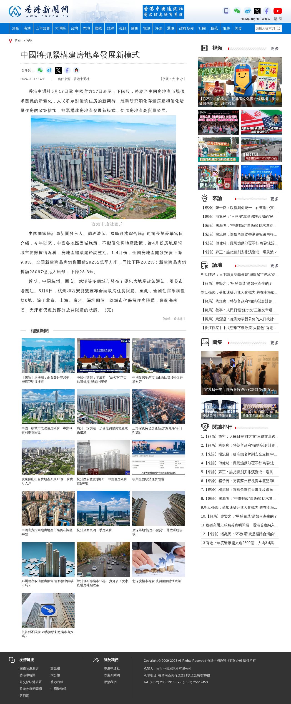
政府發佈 (186, 28)
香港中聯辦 (27, 675)
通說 (170, 28)
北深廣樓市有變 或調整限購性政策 (156, 581)
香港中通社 (112, 668)
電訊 (146, 28)
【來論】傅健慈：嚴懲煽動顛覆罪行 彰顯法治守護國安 (245, 243)
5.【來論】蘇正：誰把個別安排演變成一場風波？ (240, 472)
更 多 (275, 48)
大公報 (55, 675)
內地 (86, 28)
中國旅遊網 (58, 689)
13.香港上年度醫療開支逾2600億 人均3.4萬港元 (241, 543)
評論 (158, 28)
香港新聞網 (112, 675)
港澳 (27, 28)
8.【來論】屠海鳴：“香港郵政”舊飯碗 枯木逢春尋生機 (244, 498)
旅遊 (226, 28)
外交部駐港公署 (31, 682)
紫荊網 (24, 695)
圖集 (134, 28)
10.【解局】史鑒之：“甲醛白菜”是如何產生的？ (239, 516)
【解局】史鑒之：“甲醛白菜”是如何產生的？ (236, 283)
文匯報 (55, 668)
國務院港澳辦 (29, 668)
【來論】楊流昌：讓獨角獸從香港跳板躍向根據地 (241, 234)
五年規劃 (43, 28)
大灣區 (60, 28)
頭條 (15, 28)
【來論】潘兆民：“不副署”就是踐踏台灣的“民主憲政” (243, 217)
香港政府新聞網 (31, 689)
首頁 (18, 40)
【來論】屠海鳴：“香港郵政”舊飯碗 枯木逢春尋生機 (242, 225)
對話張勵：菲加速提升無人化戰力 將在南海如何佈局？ (245, 292)
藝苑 (214, 28)
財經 (110, 28)
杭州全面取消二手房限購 (94, 530)
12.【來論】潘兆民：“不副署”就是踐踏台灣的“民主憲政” (246, 534)
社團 (202, 28)
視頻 (122, 28)
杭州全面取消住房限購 (148, 479)
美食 (238, 28)
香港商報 (56, 682)
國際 (98, 28)
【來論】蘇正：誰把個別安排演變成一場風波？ (239, 252)
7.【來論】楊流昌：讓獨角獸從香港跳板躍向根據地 (242, 490)
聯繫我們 (110, 682)
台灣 (74, 28)
